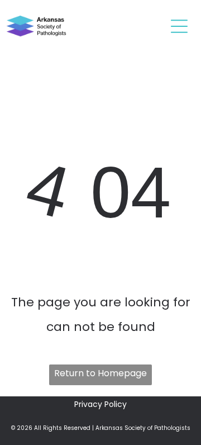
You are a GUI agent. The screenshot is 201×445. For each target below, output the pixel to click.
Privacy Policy (100, 404)
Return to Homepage (100, 373)
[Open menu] (179, 26)
